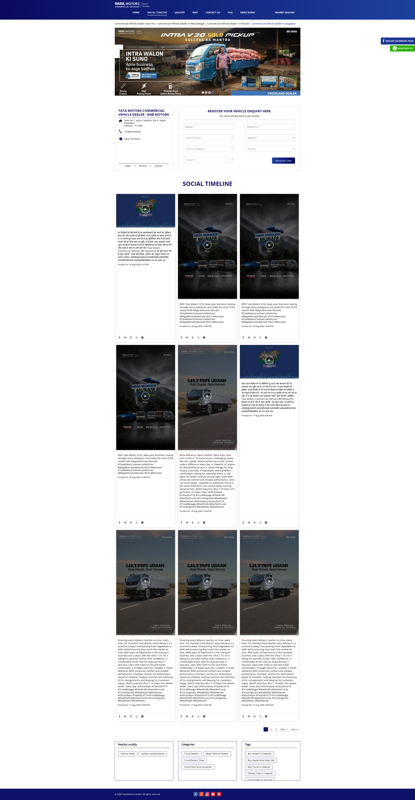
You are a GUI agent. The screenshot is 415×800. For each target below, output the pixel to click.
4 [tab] (212, 92)
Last (293, 729)
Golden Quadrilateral (152, 753)
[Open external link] (398, 43)
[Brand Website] (219, 794)
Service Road (128, 753)
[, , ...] (145, 211)
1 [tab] (202, 92)
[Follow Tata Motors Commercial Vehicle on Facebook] (195, 794)
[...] (269, 362)
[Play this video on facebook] (146, 210)
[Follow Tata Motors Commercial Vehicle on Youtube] (213, 794)
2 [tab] (206, 92)
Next (283, 729)
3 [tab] (209, 92)
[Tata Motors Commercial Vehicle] (132, 5)
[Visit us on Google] (201, 794)
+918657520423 (132, 131)
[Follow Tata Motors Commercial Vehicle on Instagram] (207, 794)
